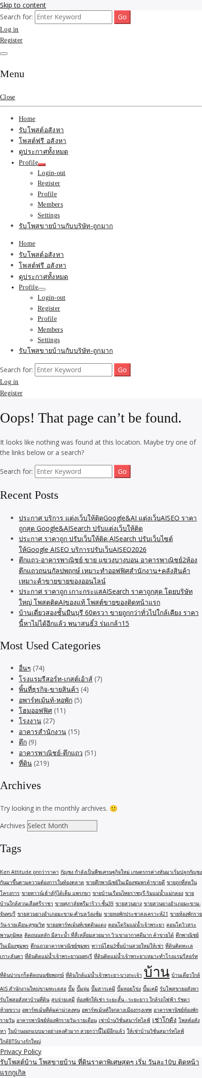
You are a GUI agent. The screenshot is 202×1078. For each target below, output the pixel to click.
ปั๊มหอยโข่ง (129, 988)
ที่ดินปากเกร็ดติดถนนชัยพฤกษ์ (32, 975)
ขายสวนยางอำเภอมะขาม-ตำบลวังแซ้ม (59, 913)
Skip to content (23, 4)
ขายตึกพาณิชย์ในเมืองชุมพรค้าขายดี (125, 882)
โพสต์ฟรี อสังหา (42, 140)
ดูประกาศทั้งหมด (43, 151)
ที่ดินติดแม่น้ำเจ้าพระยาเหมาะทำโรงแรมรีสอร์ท (146, 956)
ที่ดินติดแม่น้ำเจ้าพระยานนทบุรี (58, 956)
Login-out (52, 172)
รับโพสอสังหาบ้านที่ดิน (24, 999)
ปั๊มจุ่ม (83, 988)
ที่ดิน (25, 763)
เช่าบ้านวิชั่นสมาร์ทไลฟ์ (124, 1020)
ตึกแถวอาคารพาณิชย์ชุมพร (60, 945)
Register (11, 40)
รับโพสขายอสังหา (179, 988)
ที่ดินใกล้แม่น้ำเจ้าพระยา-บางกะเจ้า (104, 975)
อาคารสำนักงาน (42, 731)
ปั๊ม (71, 988)
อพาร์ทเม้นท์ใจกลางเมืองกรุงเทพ (117, 1009)
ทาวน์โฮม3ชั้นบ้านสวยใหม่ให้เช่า (127, 945)
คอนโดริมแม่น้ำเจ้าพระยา (136, 924)
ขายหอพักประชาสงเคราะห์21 (136, 913)
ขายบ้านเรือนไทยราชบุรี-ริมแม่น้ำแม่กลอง (138, 893)
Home (27, 118)
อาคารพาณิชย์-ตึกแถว (51, 752)
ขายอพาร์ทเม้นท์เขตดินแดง (76, 924)
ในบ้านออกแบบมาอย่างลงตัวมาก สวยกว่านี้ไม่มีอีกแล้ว (66, 1031)
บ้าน (157, 971)
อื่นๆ (25, 667)
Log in (9, 29)
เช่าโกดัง (164, 1019)
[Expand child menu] (42, 164)
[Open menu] (4, 53)
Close (7, 97)
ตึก (23, 741)
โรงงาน (30, 720)
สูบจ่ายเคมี (63, 999)
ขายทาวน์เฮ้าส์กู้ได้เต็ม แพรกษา (56, 893)
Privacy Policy (20, 1051)
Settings (49, 215)
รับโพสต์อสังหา (41, 130)
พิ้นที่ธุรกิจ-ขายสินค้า (49, 689)
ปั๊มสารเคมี (103, 988)
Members (50, 204)
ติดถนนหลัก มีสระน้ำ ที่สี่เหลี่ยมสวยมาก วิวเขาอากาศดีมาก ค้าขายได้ (99, 935)
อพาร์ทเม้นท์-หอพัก (45, 699)
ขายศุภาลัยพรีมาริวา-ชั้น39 (84, 903)
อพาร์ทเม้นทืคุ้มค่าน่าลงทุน (51, 1009)
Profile (28, 162)
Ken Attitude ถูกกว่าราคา (29, 872)
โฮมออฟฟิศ (35, 710)
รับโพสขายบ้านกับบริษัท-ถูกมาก (66, 226)
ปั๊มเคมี (150, 988)
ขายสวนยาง (129, 903)
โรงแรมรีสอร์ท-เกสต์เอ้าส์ (56, 678)
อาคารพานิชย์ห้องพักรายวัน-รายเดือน (56, 1020)
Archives (12, 825)
